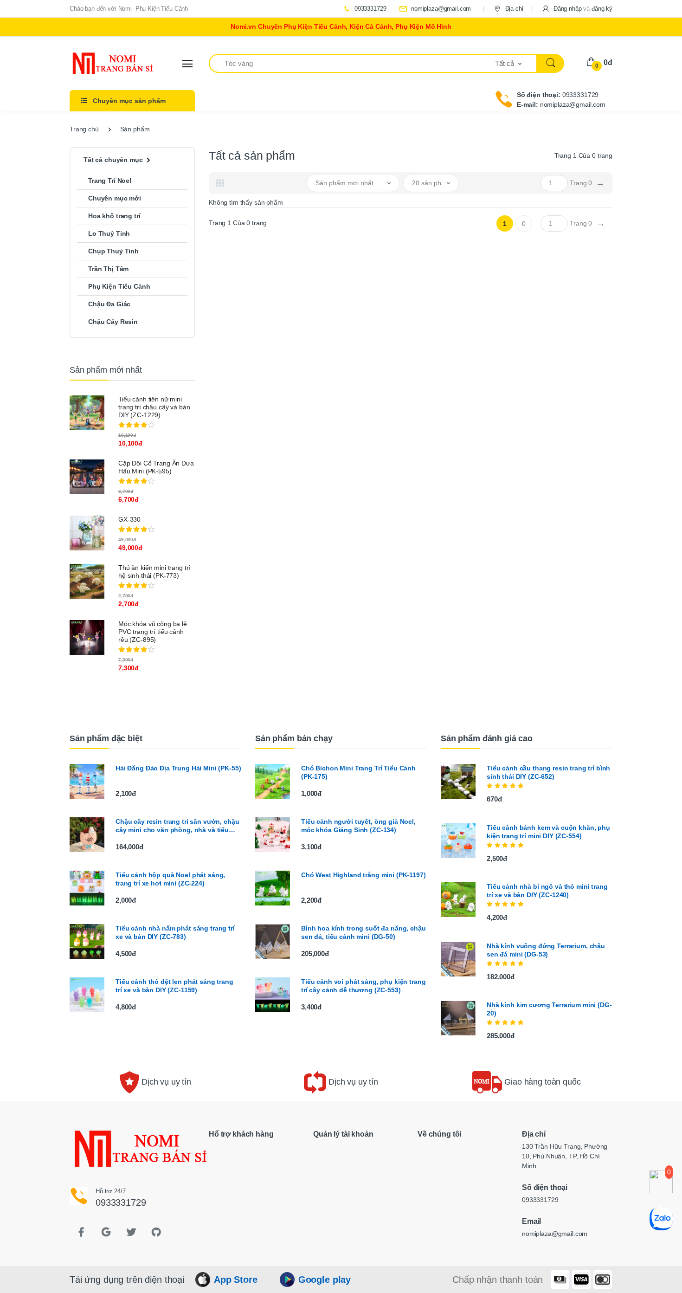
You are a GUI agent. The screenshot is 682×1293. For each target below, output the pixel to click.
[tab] (220, 183)
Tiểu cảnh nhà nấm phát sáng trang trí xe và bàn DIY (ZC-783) (175, 932)
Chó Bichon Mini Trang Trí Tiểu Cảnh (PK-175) (358, 772)
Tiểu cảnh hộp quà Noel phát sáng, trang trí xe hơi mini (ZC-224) (170, 879)
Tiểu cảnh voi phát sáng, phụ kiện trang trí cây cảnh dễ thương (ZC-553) (363, 986)
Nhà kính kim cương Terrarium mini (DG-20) (549, 1009)
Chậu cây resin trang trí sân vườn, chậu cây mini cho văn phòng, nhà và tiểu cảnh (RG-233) (177, 826)
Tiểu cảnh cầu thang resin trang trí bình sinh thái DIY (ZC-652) (548, 772)
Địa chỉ (513, 8)
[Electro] (104, 64)
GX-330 (129, 519)
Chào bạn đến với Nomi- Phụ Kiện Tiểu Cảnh (129, 8)
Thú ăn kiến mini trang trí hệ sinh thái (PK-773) (154, 571)
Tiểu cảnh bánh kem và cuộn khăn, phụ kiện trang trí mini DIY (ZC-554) (548, 832)
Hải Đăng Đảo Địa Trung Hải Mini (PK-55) (178, 768)
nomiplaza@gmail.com (440, 8)
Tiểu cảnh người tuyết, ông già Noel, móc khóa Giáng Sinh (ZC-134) (358, 826)
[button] (576, 8)
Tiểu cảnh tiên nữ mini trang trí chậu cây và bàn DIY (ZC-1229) (154, 407)
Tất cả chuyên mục (113, 159)
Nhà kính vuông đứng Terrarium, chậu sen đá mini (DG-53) (546, 950)
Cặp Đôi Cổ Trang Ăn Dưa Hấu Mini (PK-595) (156, 467)
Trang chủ (84, 129)
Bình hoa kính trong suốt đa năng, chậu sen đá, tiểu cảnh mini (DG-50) (363, 932)
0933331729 (369, 8)
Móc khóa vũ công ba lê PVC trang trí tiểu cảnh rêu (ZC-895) (152, 631)
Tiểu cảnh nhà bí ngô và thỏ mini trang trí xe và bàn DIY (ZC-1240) (547, 891)
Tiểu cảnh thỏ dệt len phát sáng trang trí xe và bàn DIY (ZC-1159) (174, 986)
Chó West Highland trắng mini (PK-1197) (363, 875)
